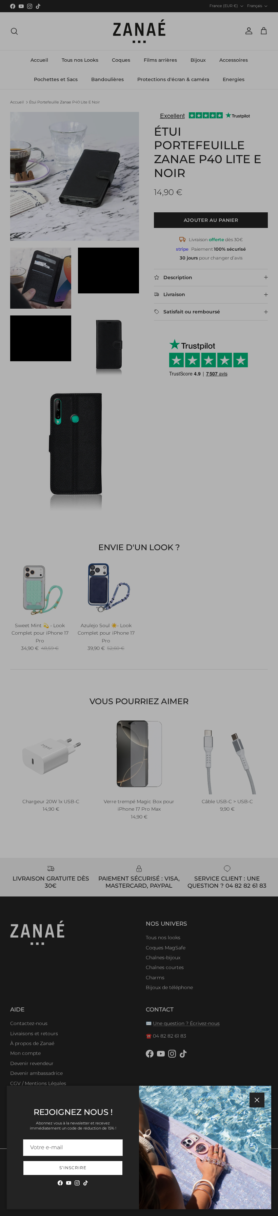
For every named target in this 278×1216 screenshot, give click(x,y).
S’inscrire (72, 1167)
